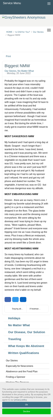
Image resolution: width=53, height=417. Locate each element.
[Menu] (49, 28)
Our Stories (10, 71)
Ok (26, 404)
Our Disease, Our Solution (26, 332)
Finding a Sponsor (15, 377)
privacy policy (20, 400)
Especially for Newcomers (19, 366)
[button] (41, 47)
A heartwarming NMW (39, 309)
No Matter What (26, 71)
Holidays (14, 318)
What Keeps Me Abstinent (26, 346)
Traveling (14, 339)
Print (8, 56)
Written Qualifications (23, 353)
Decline (26, 411)
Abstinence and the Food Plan (22, 371)
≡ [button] (49, 3)
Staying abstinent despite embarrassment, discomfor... (19, 309)
